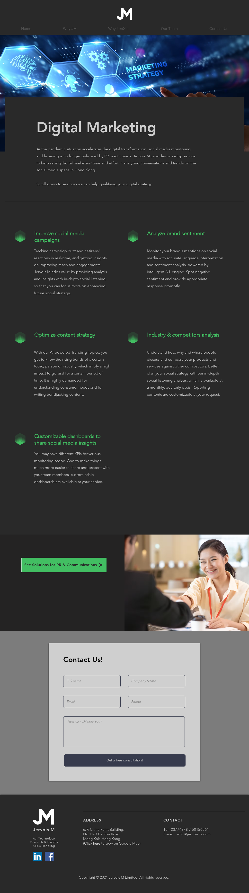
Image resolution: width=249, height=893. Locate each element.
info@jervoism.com (194, 834)
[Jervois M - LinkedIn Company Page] (37, 856)
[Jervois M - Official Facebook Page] (49, 856)
